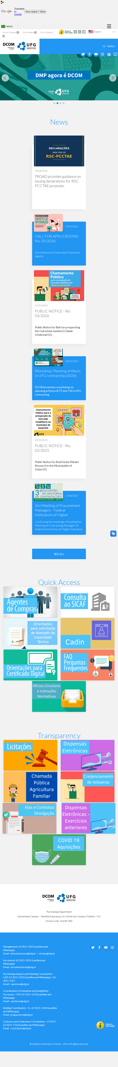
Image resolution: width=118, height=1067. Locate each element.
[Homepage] (8, 48)
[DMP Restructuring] (59, 77)
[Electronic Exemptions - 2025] (87, 769)
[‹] (5, 78)
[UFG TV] (115, 54)
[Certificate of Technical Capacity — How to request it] (30, 648)
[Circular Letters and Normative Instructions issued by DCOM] (59, 710)
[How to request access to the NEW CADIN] (87, 648)
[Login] (2, 2)
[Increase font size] (75, 31)
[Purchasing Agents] (30, 616)
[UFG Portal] (66, 901)
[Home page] (26, 49)
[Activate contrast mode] (84, 31)
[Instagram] (102, 54)
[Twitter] (83, 54)
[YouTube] (96, 54)
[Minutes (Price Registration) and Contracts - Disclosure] (29, 832)
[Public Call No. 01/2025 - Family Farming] (30, 801)
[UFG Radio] (109, 54)
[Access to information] (66, 32)
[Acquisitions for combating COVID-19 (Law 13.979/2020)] (59, 864)
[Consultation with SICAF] (87, 616)
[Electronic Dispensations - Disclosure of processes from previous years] (88, 832)
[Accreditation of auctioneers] (87, 801)
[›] (112, 78)
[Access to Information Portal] (105, 1028)
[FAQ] (87, 679)
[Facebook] (89, 54)
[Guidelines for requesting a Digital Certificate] (30, 679)
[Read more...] (59, 172)
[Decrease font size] (79, 31)
